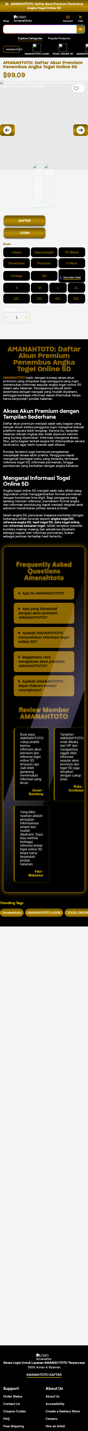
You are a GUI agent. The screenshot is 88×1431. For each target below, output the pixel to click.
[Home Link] (29, 18)
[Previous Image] (7, 130)
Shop (6, 20)
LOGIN (24, 233)
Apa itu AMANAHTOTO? (43, 593)
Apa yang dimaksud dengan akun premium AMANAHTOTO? (38, 613)
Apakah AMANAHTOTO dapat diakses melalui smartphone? (40, 685)
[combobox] (40, 29)
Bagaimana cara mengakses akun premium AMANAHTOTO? (41, 661)
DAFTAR (25, 220)
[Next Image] (80, 130)
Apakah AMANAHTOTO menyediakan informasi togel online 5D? (43, 637)
